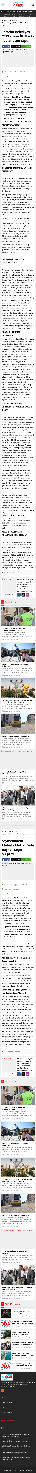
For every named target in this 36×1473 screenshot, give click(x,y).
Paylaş (8, 46)
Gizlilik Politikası (7, 1403)
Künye (4, 1407)
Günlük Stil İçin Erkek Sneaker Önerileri (14, 1441)
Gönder (27, 46)
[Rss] (2, 1390)
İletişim (4, 1398)
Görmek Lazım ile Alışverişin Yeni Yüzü (14, 1453)
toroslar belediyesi (9, 572)
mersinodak (8, 71)
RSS (4, 1428)
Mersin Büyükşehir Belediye (12, 1051)
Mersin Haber (13, 20)
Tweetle (17, 46)
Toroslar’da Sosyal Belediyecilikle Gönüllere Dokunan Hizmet (16, 1458)
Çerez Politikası (7, 1412)
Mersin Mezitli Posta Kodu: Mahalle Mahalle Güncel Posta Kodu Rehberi (16, 1435)
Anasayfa (4, 20)
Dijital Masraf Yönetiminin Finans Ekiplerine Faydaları (22, 11)
